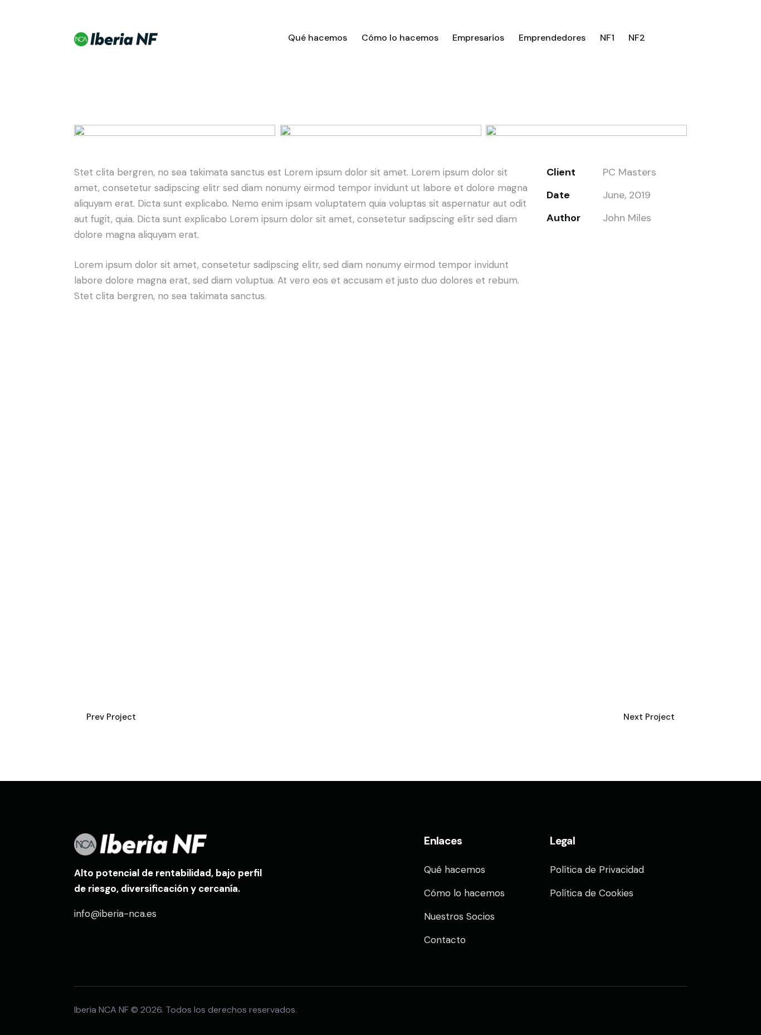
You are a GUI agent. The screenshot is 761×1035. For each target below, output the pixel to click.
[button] (629, 248)
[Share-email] (603, 248)
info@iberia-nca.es (115, 913)
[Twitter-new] (550, 248)
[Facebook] (576, 248)
